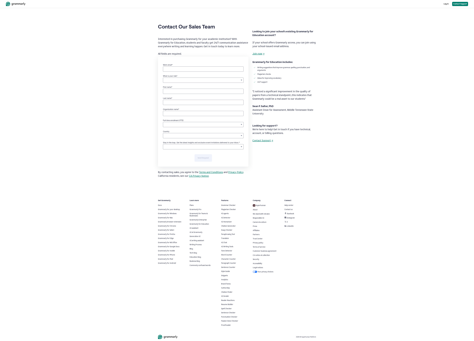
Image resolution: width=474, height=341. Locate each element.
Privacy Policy (235, 172)
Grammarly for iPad (165, 259)
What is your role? (170, 76)
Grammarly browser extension (169, 222)
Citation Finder (226, 292)
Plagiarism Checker (228, 209)
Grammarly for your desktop (169, 209)
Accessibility (257, 263)
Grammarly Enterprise (198, 220)
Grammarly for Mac (165, 218)
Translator (225, 238)
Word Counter (226, 255)
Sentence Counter (228, 267)
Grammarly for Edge (166, 238)
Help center (288, 205)
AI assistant (194, 228)
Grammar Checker (228, 205)
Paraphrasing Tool (228, 234)
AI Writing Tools (227, 247)
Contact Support (261, 140)
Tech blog (193, 253)
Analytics (224, 280)
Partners (256, 234)
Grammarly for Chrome (167, 226)
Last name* (167, 98)
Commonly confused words (200, 265)
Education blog (195, 257)
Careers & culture (259, 222)
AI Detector (225, 218)
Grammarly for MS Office (167, 242)
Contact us (288, 209)
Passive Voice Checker (229, 321)
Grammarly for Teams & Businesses (199, 214)
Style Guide (225, 271)
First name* (167, 87)
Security (256, 259)
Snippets (224, 276)
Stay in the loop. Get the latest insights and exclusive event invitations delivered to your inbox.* (201, 142)
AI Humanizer (226, 222)
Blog (191, 249)
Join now (257, 53)
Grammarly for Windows (167, 213)
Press (255, 226)
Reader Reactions (228, 300)
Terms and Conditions (211, 172)
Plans (192, 205)
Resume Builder (227, 304)
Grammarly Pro (195, 209)
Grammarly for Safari (166, 230)
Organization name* (171, 109)
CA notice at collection (261, 255)
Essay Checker (226, 230)
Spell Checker (226, 309)
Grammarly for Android (167, 263)
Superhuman (261, 205)
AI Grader (225, 296)
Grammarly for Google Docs (168, 247)
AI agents (225, 213)
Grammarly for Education (199, 224)
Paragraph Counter (228, 263)
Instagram (291, 218)
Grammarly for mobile (166, 251)
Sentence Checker (228, 313)
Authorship (225, 288)
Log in (446, 4)
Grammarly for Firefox (166, 234)
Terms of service (259, 247)
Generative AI (195, 236)
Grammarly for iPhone (166, 255)
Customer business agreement (264, 251)
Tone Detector (226, 251)
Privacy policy (258, 243)
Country (166, 131)
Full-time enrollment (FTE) (173, 120)
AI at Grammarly (196, 232)
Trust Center (258, 239)
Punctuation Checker (229, 317)
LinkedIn (290, 226)
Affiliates (256, 230)
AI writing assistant (197, 241)
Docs (160, 205)
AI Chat (224, 242)
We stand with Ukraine (261, 214)
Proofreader (226, 325)
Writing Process (196, 245)
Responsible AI (258, 218)
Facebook (290, 214)
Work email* (168, 65)
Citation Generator (228, 226)
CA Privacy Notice (199, 175)
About (255, 210)
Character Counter (228, 259)
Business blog (195, 261)
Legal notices (258, 268)
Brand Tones (226, 284)
